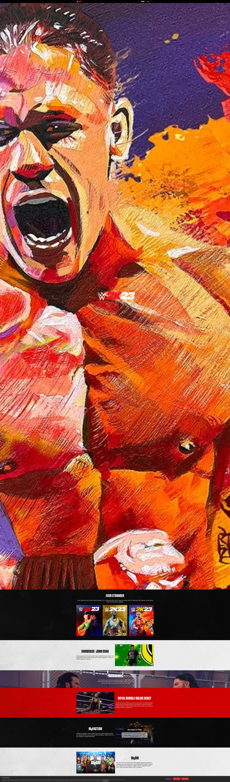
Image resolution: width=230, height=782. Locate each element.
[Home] (78, 1)
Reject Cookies (185, 778)
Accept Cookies (177, 778)
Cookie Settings (168, 778)
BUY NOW (142, 1)
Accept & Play (134, 729)
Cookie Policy (105, 780)
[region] (115, 779)
